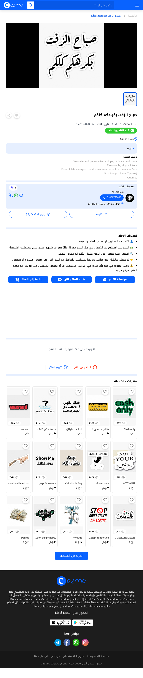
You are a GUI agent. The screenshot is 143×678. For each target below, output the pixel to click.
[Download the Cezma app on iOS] (60, 623)
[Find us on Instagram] (85, 642)
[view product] (130, 99)
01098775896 (114, 197)
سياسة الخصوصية (98, 656)
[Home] (13, 5)
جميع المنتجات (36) (36, 214)
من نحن (55, 656)
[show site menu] (136, 5)
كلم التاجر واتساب (118, 130)
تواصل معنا (41, 656)
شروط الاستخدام (73, 656)
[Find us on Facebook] (66, 642)
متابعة (99, 214)
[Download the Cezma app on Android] (82, 623)
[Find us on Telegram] (57, 642)
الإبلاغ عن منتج (86, 368)
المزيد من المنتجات (71, 556)
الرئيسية (132, 16)
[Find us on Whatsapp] (76, 642)
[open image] (71, 55)
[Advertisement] (71, 309)
